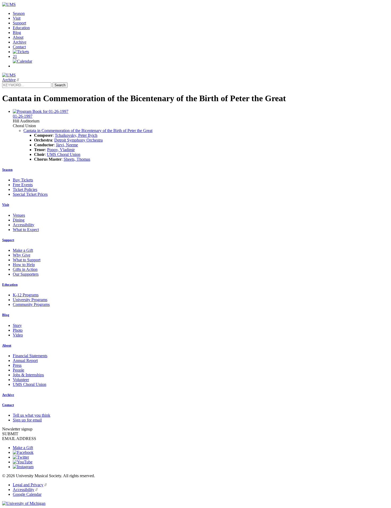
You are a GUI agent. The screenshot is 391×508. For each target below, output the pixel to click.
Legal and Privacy (28, 485)
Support (19, 23)
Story (17, 325)
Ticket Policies (25, 189)
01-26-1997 (22, 116)
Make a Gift (23, 250)
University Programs (30, 299)
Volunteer (21, 379)
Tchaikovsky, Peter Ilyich (76, 135)
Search (60, 85)
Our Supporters (26, 274)
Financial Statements (30, 355)
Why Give (21, 255)
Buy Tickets (23, 180)
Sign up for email (27, 420)
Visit (16, 18)
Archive (19, 42)
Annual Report (25, 360)
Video (18, 335)
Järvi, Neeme (67, 145)
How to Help (24, 264)
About (18, 37)
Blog (17, 32)
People (18, 370)
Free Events (23, 184)
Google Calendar (27, 494)
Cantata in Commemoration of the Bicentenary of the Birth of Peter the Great (87, 130)
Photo (18, 330)
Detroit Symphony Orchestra (78, 140)
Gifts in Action (25, 269)
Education (21, 27)
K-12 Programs (26, 295)
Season (19, 13)
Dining (18, 220)
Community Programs (31, 304)
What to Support (26, 260)
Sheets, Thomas (77, 159)
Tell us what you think (31, 415)
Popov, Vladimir (61, 149)
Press (17, 365)
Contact (19, 47)
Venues (19, 215)
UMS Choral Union (63, 154)
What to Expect (26, 229)
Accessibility (23, 225)
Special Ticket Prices (30, 194)
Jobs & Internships (28, 375)
